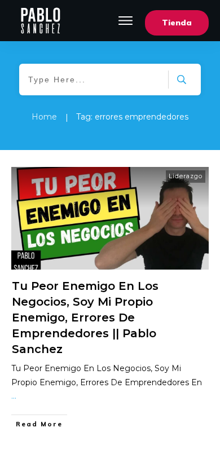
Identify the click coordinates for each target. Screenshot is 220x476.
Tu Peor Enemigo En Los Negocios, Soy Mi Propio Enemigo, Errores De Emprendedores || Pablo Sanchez (85, 317)
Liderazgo (186, 176)
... (13, 396)
